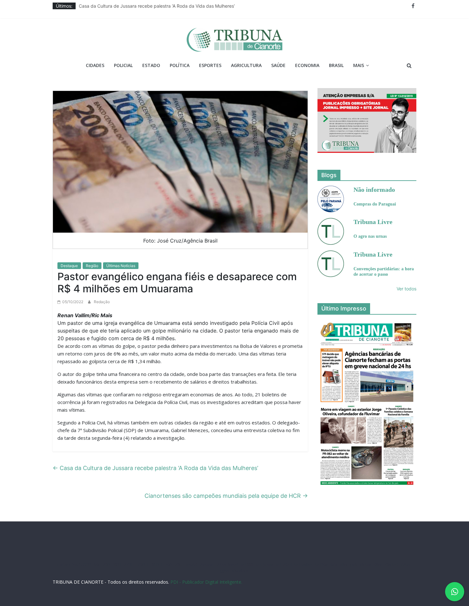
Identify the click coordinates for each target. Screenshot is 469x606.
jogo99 (191, 564)
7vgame (207, 564)
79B (106, 564)
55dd (233, 564)
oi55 (344, 564)
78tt (178, 564)
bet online (303, 564)
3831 (117, 564)
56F (97, 564)
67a (334, 564)
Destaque (69, 265)
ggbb (224, 570)
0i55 (378, 564)
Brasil (336, 65)
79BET (143, 564)
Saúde (278, 65)
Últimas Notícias (120, 265)
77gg (221, 564)
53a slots (240, 570)
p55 (353, 564)
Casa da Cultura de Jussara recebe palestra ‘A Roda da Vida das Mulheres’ (157, 6)
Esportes (210, 65)
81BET (157, 564)
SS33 (87, 564)
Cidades (95, 65)
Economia (307, 65)
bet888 (247, 564)
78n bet (391, 564)
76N (169, 564)
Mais (358, 65)
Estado (151, 65)
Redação (102, 301)
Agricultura (246, 65)
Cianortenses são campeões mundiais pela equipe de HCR (226, 495)
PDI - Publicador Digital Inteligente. (206, 582)
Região (92, 265)
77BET (129, 564)
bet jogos (264, 564)
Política (180, 65)
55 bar (366, 564)
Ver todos (406, 288)
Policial (123, 65)
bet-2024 (284, 564)
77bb (405, 564)
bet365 (321, 564)
